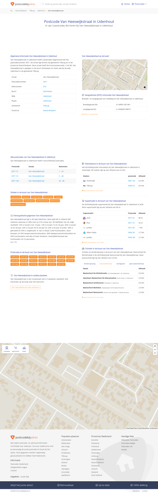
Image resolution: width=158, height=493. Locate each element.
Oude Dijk (25, 476)
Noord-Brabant (49, 110)
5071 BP (24, 261)
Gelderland (96, 449)
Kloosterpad (48, 197)
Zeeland (94, 472)
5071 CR (24, 257)
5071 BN (61, 264)
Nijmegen (65, 469)
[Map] (114, 74)
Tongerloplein (36, 197)
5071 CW (15, 181)
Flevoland (95, 443)
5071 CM (24, 264)
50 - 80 (61, 181)
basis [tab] (106, 263)
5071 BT (52, 264)
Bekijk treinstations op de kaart (93, 190)
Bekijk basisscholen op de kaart (93, 297)
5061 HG (131, 181)
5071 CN (15, 261)
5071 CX (42, 257)
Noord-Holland (97, 462)
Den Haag (65, 446)
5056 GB (131, 237)
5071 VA (70, 261)
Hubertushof (15, 197)
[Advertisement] (79, 38)
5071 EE (33, 257)
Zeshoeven (47, 91)
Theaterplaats (29, 201)
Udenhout (47, 96)
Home (127, 4)
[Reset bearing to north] (155, 353)
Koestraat (26, 197)
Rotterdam (65, 443)
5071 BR (33, 264)
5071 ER (52, 257)
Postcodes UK (126, 446)
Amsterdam (66, 440)
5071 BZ (61, 257)
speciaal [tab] (136, 263)
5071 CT (15, 171)
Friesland (95, 446)
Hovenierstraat (16, 201)
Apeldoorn (65, 475)
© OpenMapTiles (131, 428)
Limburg (94, 456)
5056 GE (131, 232)
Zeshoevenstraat (42, 201)
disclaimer (136, 491)
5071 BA (15, 264)
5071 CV (15, 176)
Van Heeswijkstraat (36, 171)
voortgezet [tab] (120, 263)
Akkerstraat (55, 201)
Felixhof (58, 197)
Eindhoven (65, 453)
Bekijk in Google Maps (90, 114)
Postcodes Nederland (19, 464)
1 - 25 (61, 171)
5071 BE (61, 261)
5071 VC (42, 264)
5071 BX (70, 257)
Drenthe (94, 440)
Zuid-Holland (96, 475)
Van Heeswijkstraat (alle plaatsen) (25, 287)
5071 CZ (15, 257)
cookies (145, 491)
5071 (45, 81)
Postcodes (139, 4)
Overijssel (95, 465)
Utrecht (64, 449)
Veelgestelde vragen (18, 467)
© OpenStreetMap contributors (147, 428)
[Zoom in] (155, 346)
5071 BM (52, 261)
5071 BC (131, 227)
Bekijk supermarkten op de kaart (93, 242)
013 (44, 86)
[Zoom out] (155, 349)
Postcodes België (128, 443)
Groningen (65, 459)
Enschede (65, 472)
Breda (63, 465)
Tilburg (46, 105)
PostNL (124, 449)
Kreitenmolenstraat (18, 204)
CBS (15, 242)
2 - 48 (61, 176)
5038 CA (131, 185)
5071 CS (33, 261)
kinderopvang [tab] (89, 263)
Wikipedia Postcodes (129, 440)
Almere (64, 462)
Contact (13, 470)
